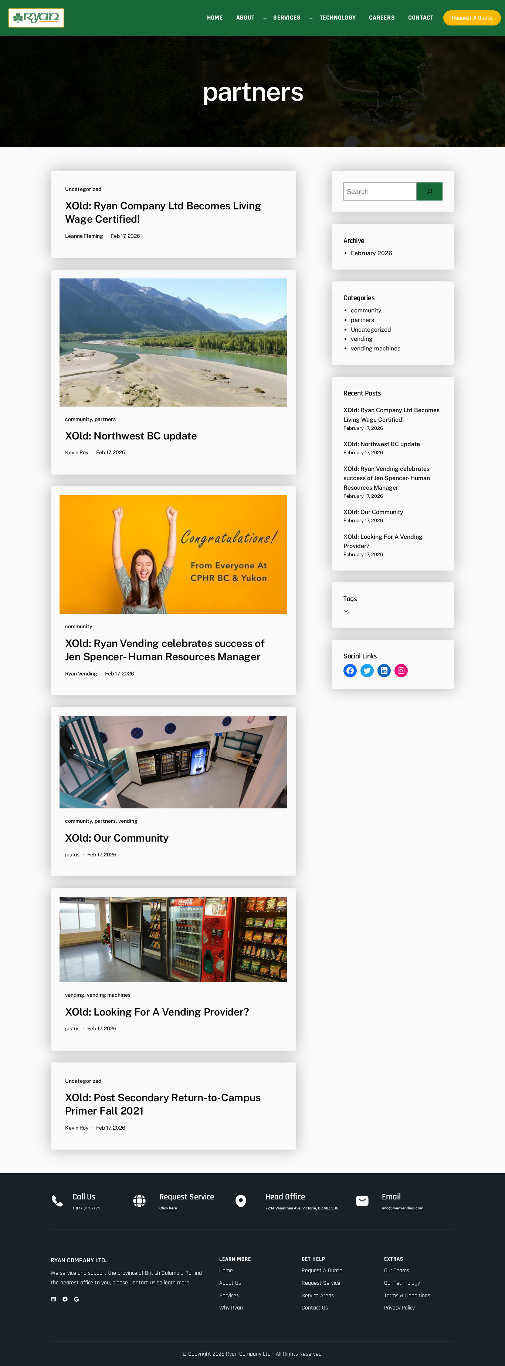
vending (128, 821)
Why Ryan (231, 1308)
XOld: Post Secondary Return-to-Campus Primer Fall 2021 (163, 1104)
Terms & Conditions (407, 1296)
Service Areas (318, 1296)
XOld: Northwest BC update (131, 435)
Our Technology (402, 1283)
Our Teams (396, 1270)
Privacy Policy (399, 1308)
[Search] (430, 191)
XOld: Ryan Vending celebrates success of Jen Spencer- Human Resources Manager (165, 650)
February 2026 (371, 253)
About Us (230, 1283)
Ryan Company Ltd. (78, 1260)
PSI (346, 612)
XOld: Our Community (117, 838)
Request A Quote (472, 18)
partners (105, 419)
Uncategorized (83, 189)
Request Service (321, 1283)
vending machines (109, 995)
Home (226, 1270)
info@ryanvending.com (402, 1208)
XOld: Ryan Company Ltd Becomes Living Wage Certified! (163, 212)
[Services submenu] (311, 18)
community (78, 419)
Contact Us (142, 1283)
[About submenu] (265, 18)
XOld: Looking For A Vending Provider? (157, 1012)
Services (229, 1296)
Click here (168, 1208)
